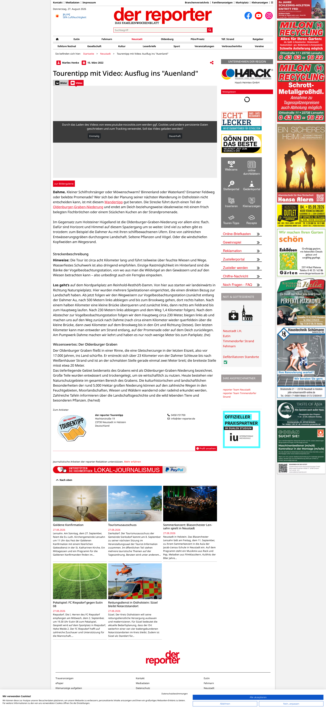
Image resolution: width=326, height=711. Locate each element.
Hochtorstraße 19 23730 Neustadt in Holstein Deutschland (110, 422)
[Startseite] (57, 39)
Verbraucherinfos (232, 46)
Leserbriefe (149, 46)
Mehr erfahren (132, 461)
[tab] (60, 83)
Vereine (259, 46)
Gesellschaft (94, 46)
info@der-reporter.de (183, 418)
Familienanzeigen (222, 2)
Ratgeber (258, 39)
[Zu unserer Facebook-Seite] (248, 15)
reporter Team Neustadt (236, 389)
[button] (272, 2)
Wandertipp (113, 202)
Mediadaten (72, 2)
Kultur (121, 46)
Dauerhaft (175, 135)
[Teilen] (211, 63)
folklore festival (67, 46)
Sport (177, 46)
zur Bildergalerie (64, 183)
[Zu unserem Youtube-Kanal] (258, 15)
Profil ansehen (207, 448)
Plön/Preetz (197, 39)
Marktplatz (242, 2)
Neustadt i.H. (232, 331)
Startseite (88, 53)
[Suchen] (210, 30)
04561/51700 (178, 415)
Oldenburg (167, 39)
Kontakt (57, 2)
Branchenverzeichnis (197, 2)
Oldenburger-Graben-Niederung (78, 207)
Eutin (77, 39)
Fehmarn (107, 39)
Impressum (89, 2)
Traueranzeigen (65, 678)
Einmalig (94, 135)
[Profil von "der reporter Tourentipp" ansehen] (135, 432)
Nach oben (65, 480)
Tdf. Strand (227, 39)
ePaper (60, 683)
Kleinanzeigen (260, 2)
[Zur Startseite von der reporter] (163, 15)
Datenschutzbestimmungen (174, 693)
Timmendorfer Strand (238, 341)
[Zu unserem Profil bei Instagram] (269, 15)
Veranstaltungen (204, 46)
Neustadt (137, 39)
